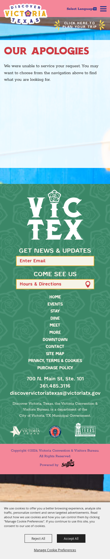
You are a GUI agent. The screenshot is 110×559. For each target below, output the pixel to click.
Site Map (55, 354)
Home (55, 297)
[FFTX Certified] (85, 429)
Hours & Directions (40, 284)
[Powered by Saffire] (68, 463)
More (55, 333)
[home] (55, 214)
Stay (55, 311)
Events (55, 304)
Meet (55, 325)
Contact (55, 347)
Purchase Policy (55, 368)
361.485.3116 (55, 386)
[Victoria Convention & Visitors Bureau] (25, 14)
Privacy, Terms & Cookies (55, 361)
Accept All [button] (71, 538)
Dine (55, 318)
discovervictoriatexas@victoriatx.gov (55, 393)
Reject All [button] (38, 538)
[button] (88, 260)
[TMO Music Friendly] (55, 432)
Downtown (55, 340)
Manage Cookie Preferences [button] (55, 550)
